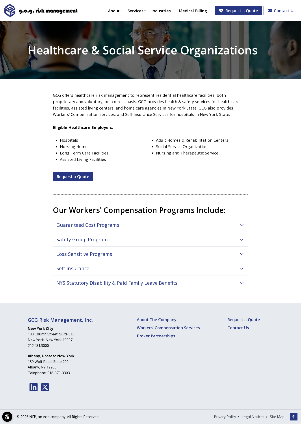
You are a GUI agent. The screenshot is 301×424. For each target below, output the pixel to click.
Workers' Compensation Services (168, 327)
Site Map (277, 416)
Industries (161, 10)
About (114, 10)
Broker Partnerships (156, 335)
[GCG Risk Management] (40, 10)
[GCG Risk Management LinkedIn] (33, 387)
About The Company (157, 319)
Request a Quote (241, 10)
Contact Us (284, 10)
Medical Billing (193, 10)
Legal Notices (253, 416)
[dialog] (7, 417)
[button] (150, 225)
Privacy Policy (225, 416)
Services (135, 10)
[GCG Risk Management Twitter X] (45, 387)
